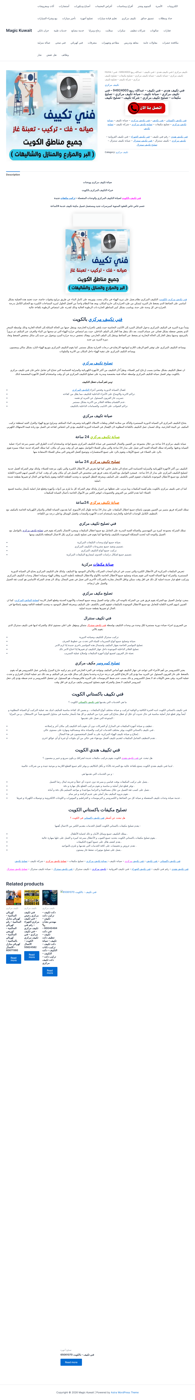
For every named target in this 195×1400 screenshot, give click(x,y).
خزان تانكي (43, 30)
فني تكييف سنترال (143, 140)
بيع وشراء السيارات (47, 18)
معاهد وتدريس (131, 42)
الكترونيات (172, 6)
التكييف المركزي (81, 389)
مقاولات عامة (150, 42)
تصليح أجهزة (86, 18)
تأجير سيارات (69, 18)
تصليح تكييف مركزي (142, 124)
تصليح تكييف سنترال (146, 144)
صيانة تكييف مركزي (105, 437)
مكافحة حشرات (170, 42)
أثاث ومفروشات (45, 6)
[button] (92, 75)
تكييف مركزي (129, 18)
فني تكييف (158, 120)
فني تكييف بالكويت (131, 198)
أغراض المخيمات (103, 6)
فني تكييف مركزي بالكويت (173, 299)
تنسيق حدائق (147, 18)
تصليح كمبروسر (108, 663)
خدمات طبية (60, 30)
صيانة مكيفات (103, 564)
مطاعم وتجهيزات (110, 42)
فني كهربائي (77, 42)
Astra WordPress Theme (125, 1392)
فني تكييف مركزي (141, 120)
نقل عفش (51, 54)
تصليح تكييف (21, 861)
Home (108, 72)
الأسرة (159, 6)
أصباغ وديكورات (82, 6)
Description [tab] (13, 174)
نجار (39, 54)
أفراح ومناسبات (125, 6)
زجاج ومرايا (95, 30)
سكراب (121, 30)
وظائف (65, 54)
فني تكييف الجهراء (140, 136)
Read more (14, 959)
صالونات (154, 30)
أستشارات (64, 6)
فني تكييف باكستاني (176, 120)
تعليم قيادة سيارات (107, 18)
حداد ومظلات (165, 18)
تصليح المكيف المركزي (27, 600)
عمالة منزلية (43, 42)
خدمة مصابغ (77, 30)
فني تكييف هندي (179, 136)
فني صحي (60, 42)
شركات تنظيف (137, 30)
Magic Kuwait (19, 30)
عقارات (167, 30)
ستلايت (109, 30)
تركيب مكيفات (67, 198)
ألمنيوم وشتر (144, 6)
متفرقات (92, 42)
